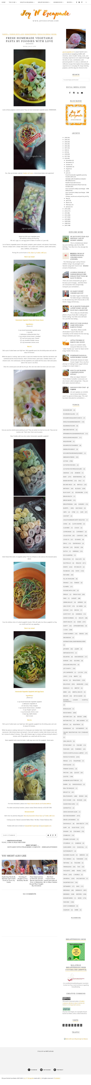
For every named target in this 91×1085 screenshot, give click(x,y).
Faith (77, 571)
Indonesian (67, 637)
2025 (66, 139)
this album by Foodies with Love (37, 252)
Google (65, 610)
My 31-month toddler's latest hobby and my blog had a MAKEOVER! (79, 308)
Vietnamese (66, 886)
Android (66, 473)
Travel (79, 870)
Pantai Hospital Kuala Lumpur (73, 753)
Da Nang (78, 539)
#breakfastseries (68, 457)
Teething (66, 863)
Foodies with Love (17, 34)
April (67, 200)
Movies (79, 716)
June (67, 173)
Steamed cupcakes (69, 839)
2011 (66, 217)
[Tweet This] (48, 835)
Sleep (65, 827)
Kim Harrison (79, 656)
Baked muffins (68, 480)
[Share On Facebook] (50, 835)
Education (66, 559)
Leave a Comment (9, 835)
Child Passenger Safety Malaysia (74, 520)
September (69, 166)
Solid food (75, 827)
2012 (66, 215)
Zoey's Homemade (69, 906)
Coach (77, 528)
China (65, 524)
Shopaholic (67, 823)
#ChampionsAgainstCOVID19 (72, 418)
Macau (65, 680)
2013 (66, 213)
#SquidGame (67, 441)
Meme (65, 692)
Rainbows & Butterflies (71, 780)
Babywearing (77, 477)
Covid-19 (66, 539)
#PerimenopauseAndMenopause (73, 433)
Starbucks (66, 835)
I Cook (65, 629)
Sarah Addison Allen (70, 812)
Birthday (66, 488)
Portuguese (67, 765)
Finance (65, 582)
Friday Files (77, 594)
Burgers (81, 504)
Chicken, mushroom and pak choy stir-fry (77, 196)
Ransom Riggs (77, 784)
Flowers (66, 586)
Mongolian (67, 709)
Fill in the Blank (68, 578)
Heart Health (67, 622)
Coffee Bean (67, 531)
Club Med (66, 528)
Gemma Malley (68, 602)
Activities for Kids (69, 465)
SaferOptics (67, 808)
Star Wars (77, 831)
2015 (66, 209)
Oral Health (67, 741)
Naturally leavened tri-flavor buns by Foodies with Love (39, 815)
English (78, 563)
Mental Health (77, 692)
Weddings (66, 890)
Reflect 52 (66, 792)
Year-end (66, 902)
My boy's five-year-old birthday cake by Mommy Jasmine (79, 238)
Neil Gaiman (81, 720)
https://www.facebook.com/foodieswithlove (39, 803)
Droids (76, 547)
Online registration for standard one (75, 733)
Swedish (82, 855)
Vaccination (80, 878)
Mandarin (80, 684)
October (68, 164)
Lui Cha (80, 672)
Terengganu (67, 867)
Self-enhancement (69, 816)
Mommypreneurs (31, 34)
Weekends (66, 894)
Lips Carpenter (68, 672)
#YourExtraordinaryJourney (73, 453)
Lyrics (65, 676)
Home (79, 622)
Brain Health (67, 496)
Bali (80, 480)
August (68, 168)
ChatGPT (66, 516)
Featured (66, 575)
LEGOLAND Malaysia (69, 664)
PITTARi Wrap (67, 745)
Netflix (65, 724)
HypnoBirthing (79, 626)
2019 (66, 152)
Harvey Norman (68, 618)
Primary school (68, 768)
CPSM (73, 512)
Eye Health (77, 567)
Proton (65, 772)
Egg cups (79, 559)
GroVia (76, 610)
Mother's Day (67, 716)
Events (65, 567)
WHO (77, 886)
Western (79, 894)
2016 (66, 158)
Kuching (77, 660)
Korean (65, 660)
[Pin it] (55, 835)
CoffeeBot (80, 531)
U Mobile (77, 874)
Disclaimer (57, 1078)
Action (65, 461)
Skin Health (80, 823)
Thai (78, 867)
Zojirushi (66, 910)
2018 (66, 154)
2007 (66, 225)
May (67, 198)
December (69, 160)
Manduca (66, 688)
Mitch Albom (78, 696)
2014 (66, 211)
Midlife (65, 696)
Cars (81, 512)
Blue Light (66, 492)
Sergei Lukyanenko (69, 819)
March (68, 202)
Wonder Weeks (68, 898)
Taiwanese (80, 859)
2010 (66, 219)
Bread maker (67, 500)
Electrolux (67, 563)
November (69, 162)
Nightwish (76, 724)
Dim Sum (66, 547)
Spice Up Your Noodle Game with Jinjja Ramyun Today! (79, 325)
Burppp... (6, 34)
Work (79, 898)
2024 (66, 142)
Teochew (77, 863)
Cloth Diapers (77, 524)
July (67, 171)
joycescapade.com (46, 825)
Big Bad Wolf (67, 484)
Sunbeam (78, 843)
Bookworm (79, 492)
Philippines (77, 761)
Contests (80, 535)
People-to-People (44, 34)
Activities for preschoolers (72, 469)
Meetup (77, 688)
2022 (66, 146)
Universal (66, 878)
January (68, 207)
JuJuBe (77, 649)
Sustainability (68, 851)
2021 (66, 148)
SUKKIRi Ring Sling (69, 804)
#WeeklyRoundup (69, 449)
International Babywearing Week (74, 641)
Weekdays (79, 890)
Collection (67, 535)
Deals (65, 543)
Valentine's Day (68, 882)
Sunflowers (67, 847)
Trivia (65, 874)
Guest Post (67, 614)
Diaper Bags (77, 543)
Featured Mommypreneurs (31, 825)
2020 (66, 150)
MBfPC (76, 676)
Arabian (77, 473)
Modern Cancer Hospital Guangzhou (75, 700)
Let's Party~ (67, 668)
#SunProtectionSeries (70, 445)
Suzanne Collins (68, 855)
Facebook (66, 571)
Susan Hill (80, 847)
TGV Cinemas (67, 859)
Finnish (76, 582)
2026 (66, 137)
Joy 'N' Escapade (29, 1078)
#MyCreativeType (68, 429)
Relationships (68, 796)
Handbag (79, 614)
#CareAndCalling (69, 414)
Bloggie (78, 488)
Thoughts (66, 870)
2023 (66, 144)
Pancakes (66, 749)
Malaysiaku (76, 680)
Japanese (66, 649)
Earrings (76, 551)
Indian (81, 633)
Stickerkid (66, 843)
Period (65, 761)
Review (53, 34)
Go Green (80, 606)
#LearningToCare (69, 426)
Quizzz (76, 772)
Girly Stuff (67, 606)
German (80, 602)
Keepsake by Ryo (68, 653)
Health (81, 618)
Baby (65, 477)
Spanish (65, 831)
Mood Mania (67, 712)
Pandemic (78, 749)
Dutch (65, 551)
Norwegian (67, 728)
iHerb (76, 910)
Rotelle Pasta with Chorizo (73, 182)
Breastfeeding (68, 504)
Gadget (74, 598)
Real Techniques (68, 788)
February (68, 204)
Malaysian (66, 684)
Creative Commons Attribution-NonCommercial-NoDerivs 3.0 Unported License (74, 1003)
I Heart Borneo (68, 633)
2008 (66, 223)
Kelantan (66, 656)
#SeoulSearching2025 (70, 437)
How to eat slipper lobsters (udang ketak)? (78, 372)
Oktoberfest (80, 728)
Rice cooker (67, 800)
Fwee (64, 598)
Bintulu (80, 484)
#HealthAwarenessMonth (71, 422)
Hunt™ (65, 626)
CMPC (65, 512)
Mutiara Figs (67, 720)
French (65, 594)
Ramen (65, 784)
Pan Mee (79, 745)
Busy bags (79, 508)
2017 (66, 156)
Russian (79, 800)
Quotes (65, 776)
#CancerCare (67, 410)
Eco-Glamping (68, 555)
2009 (66, 221)
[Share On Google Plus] (53, 835)
